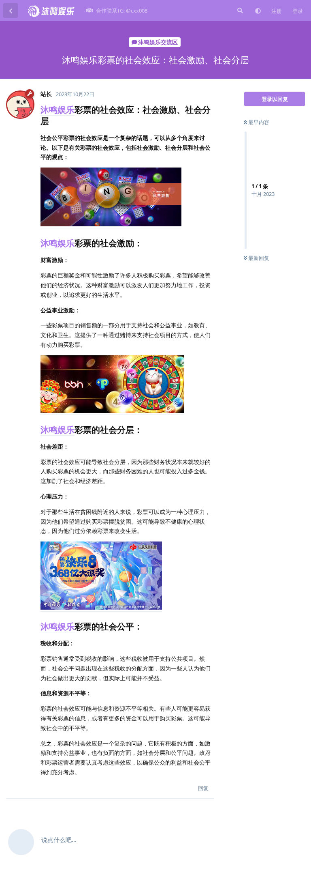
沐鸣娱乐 (57, 109)
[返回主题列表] (10, 10)
